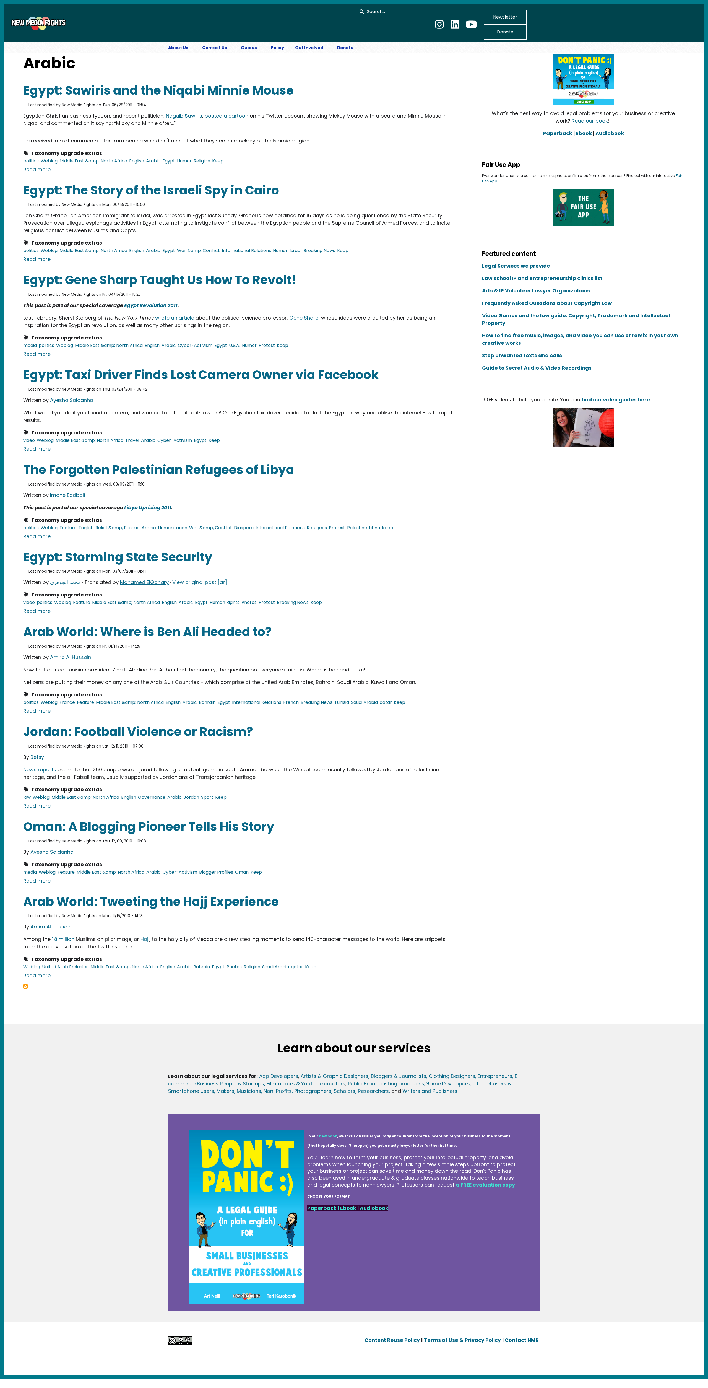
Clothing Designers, (452, 1076)
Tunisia (341, 702)
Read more (37, 169)
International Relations (246, 250)
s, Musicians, (246, 1091)
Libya (374, 528)
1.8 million (63, 939)
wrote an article (174, 317)
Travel (132, 440)
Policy (277, 48)
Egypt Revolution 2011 (151, 305)
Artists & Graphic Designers (334, 1076)
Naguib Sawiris (184, 115)
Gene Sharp (304, 317)
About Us (178, 48)
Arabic (153, 161)
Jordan (191, 797)
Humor (184, 161)
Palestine (357, 528)
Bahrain (207, 702)
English (136, 161)
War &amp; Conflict (198, 250)
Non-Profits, (278, 1091)
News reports (39, 769)
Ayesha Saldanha (71, 400)
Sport (207, 797)
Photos (249, 602)
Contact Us (214, 48)
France (67, 702)
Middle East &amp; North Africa (93, 161)
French (291, 702)
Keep (217, 161)
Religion (202, 161)
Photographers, (312, 1091)
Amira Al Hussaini (71, 657)
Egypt (168, 161)
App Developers (278, 1076)
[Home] (37, 23)
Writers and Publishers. (430, 1091)
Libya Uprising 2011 (147, 507)
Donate (505, 32)
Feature (68, 528)
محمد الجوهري (65, 582)
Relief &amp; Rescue (117, 528)
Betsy (37, 757)
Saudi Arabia (364, 702)
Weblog (49, 161)
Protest (267, 345)
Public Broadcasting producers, (386, 1083)
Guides (249, 48)
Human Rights (225, 602)
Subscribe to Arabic (25, 986)
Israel (295, 250)
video (29, 440)
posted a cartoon (226, 115)
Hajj (144, 939)
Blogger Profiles (216, 872)
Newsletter (505, 17)
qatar (386, 702)
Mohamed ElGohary (144, 582)
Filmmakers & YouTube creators (306, 1083)
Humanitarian (172, 528)
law (27, 797)
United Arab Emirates (65, 967)
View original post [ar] (199, 582)
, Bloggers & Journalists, (398, 1076)
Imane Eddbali (67, 495)
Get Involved (309, 48)
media (30, 345)
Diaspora (244, 528)
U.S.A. (234, 345)
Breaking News (319, 250)
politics (31, 161)
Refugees (317, 528)
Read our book (590, 120)
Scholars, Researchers (360, 1091)
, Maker (222, 1091)
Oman (242, 872)
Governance (151, 797)
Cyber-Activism (195, 345)
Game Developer (446, 1083)
